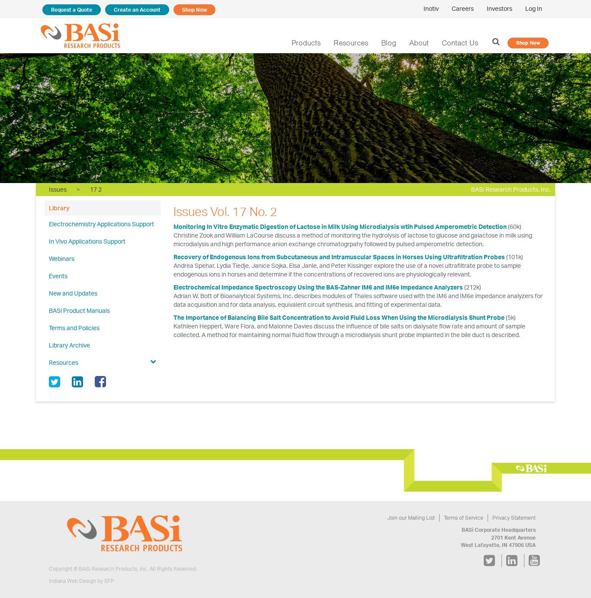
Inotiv (431, 8)
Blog (388, 43)
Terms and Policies (74, 327)
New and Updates (73, 293)
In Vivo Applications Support (87, 241)
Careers (463, 8)
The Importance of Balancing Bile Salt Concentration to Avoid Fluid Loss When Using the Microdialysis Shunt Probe (338, 317)
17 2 (96, 189)
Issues (58, 189)
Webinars (61, 258)
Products (306, 43)
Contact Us (460, 43)
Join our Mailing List (411, 517)
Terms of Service (463, 517)
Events (58, 276)
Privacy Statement (514, 517)
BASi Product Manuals (79, 310)
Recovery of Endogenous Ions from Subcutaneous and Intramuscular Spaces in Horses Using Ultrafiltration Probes (339, 256)
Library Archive (69, 345)
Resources (351, 43)
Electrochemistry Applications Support (101, 224)
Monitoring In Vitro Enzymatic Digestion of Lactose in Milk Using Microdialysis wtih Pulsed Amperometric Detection (340, 226)
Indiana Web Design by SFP (81, 581)
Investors (499, 8)
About (419, 43)
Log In (533, 8)
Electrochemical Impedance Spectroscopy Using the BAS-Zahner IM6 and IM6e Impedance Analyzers (318, 287)
